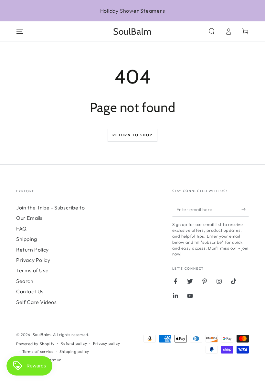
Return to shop (132, 135)
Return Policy (32, 249)
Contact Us (30, 291)
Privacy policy (106, 343)
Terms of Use (32, 270)
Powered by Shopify (35, 343)
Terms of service (38, 351)
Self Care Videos (36, 302)
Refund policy (73, 343)
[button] (211, 31)
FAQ (21, 228)
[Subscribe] (245, 209)
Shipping (26, 239)
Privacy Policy (33, 260)
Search (25, 281)
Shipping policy (74, 351)
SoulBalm (42, 334)
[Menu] (19, 31)
